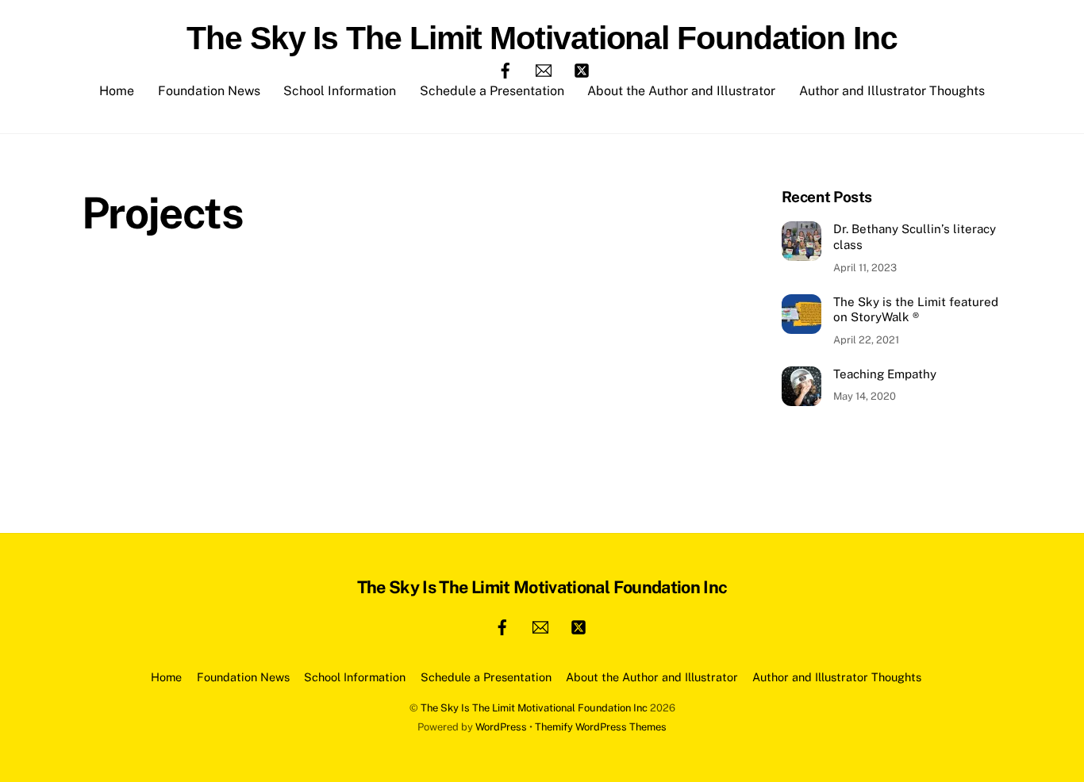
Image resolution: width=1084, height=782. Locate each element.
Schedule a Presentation (492, 90)
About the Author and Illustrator (681, 90)
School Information (339, 90)
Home (116, 90)
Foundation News (209, 90)
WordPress (501, 727)
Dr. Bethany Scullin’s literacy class (914, 236)
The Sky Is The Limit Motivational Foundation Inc (534, 708)
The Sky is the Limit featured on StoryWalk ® (915, 309)
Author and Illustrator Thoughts (892, 90)
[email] (543, 69)
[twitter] (582, 69)
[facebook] (505, 69)
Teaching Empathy (884, 374)
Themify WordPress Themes (601, 727)
